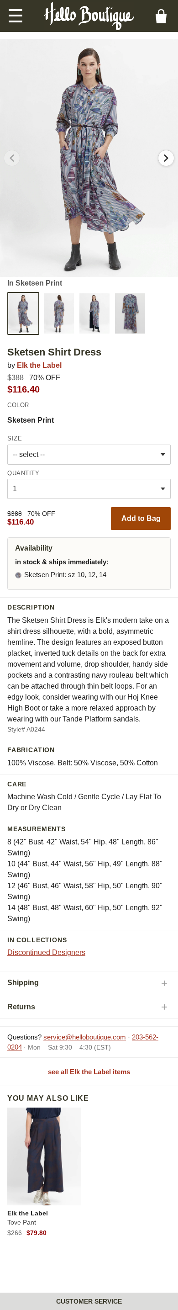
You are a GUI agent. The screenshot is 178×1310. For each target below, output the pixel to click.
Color (18, 405)
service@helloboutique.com (84, 1037)
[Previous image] (12, 158)
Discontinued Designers (46, 952)
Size (14, 438)
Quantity (23, 473)
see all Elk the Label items (89, 1072)
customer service (89, 1301)
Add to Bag (141, 518)
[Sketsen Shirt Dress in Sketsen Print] (23, 313)
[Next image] (166, 158)
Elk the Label (39, 365)
